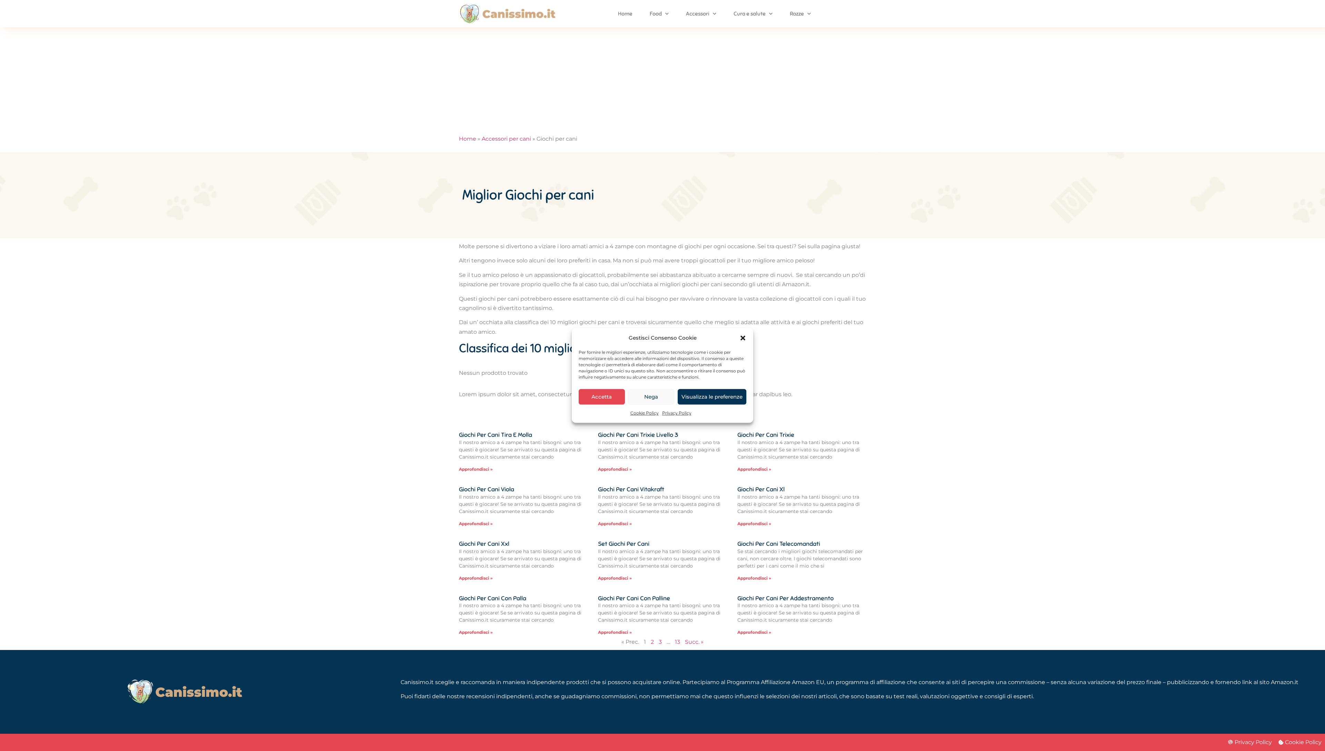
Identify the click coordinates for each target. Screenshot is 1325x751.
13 (677, 642)
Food (656, 13)
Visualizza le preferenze (712, 396)
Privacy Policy (676, 413)
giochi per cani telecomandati (778, 544)
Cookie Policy (644, 413)
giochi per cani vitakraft (631, 489)
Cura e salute (750, 13)
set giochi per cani (623, 544)
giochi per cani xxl (484, 544)
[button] (742, 337)
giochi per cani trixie (765, 435)
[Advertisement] (662, 79)
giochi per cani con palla (492, 598)
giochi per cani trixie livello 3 (638, 435)
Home (625, 13)
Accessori (697, 13)
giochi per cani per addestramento (785, 598)
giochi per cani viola (486, 489)
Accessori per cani (506, 139)
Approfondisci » (476, 469)
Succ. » (694, 642)
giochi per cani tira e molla (495, 435)
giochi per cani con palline (634, 598)
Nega (651, 396)
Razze (797, 13)
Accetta (601, 396)
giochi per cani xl (761, 489)
